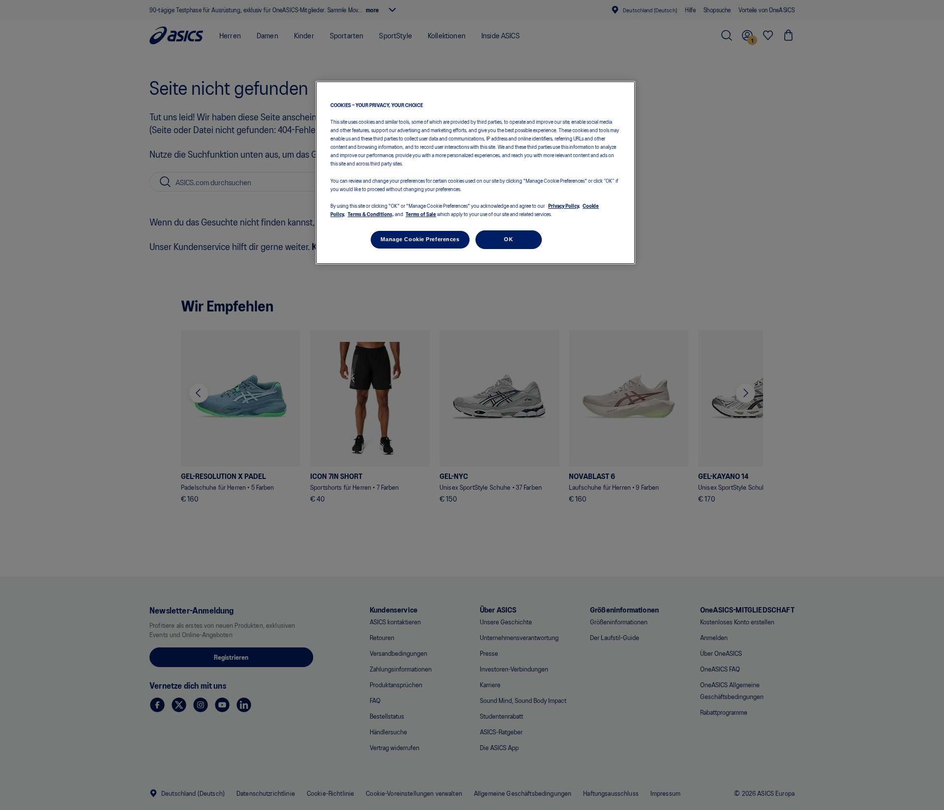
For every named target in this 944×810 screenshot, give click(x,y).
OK (508, 239)
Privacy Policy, (564, 205)
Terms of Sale (421, 213)
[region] (475, 172)
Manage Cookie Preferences (420, 239)
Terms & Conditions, (371, 213)
